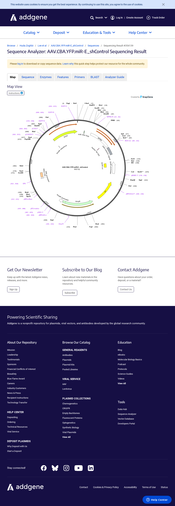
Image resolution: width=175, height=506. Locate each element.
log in (20, 63)
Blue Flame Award (16, 378)
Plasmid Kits (68, 364)
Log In (119, 17)
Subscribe (70, 292)
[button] (98, 17)
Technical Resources (17, 427)
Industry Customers (16, 388)
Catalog (29, 32)
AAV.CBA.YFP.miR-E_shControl (67, 45)
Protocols (122, 369)
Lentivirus (67, 389)
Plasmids (66, 360)
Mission (11, 350)
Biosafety (11, 374)
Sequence (28, 77)
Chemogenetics (70, 403)
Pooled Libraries (70, 369)
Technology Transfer (17, 402)
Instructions (14, 93)
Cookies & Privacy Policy (106, 487)
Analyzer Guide (114, 77)
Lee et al (42, 45)
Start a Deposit (14, 451)
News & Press (14, 393)
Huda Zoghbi (26, 45)
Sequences (93, 45)
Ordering (11, 422)
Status (164, 487)
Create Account (134, 17)
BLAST (95, 77)
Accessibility (130, 487)
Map (13, 77)
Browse (11, 45)
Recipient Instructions (17, 397)
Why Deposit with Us (17, 446)
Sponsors (11, 364)
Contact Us (126, 289)
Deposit (59, 32)
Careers (11, 383)
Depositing (12, 417)
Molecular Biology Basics (130, 359)
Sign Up (13, 289)
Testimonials (13, 359)
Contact (83, 487)
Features (63, 77)
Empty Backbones (71, 413)
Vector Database (126, 419)
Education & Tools (97, 32)
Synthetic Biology (70, 427)
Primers (80, 77)
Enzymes (46, 77)
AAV (64, 384)
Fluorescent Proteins (72, 418)
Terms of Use (149, 487)
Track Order (158, 17)
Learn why (68, 63)
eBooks (121, 354)
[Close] (162, 4)
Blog (120, 350)
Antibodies (67, 355)
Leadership (12, 354)
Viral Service (13, 431)
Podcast (122, 364)
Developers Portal (126, 423)
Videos (121, 378)
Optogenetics (68, 422)
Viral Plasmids (69, 432)
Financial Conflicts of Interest (21, 369)
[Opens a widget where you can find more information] (157, 500)
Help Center (138, 32)
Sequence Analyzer (127, 414)
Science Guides (125, 374)
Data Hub (122, 409)
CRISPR (66, 408)
